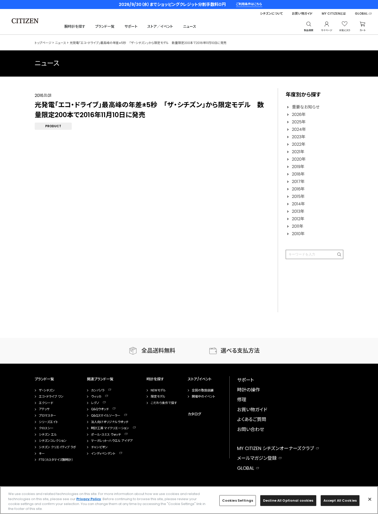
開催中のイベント (203, 396)
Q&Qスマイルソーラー (105, 416)
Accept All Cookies (340, 500)
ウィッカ (96, 396)
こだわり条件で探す (164, 403)
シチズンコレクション (53, 441)
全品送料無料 (158, 351)
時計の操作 (248, 390)
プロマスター (47, 416)
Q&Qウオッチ (100, 409)
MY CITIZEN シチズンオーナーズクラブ (275, 448)
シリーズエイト (48, 422)
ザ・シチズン (47, 390)
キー (42, 454)
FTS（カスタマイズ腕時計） (56, 460)
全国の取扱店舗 (202, 390)
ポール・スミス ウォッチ (106, 435)
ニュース (189, 26)
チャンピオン (99, 447)
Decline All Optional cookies (288, 500)
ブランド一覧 (104, 26)
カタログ (194, 414)
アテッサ (44, 409)
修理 (241, 399)
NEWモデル (158, 390)
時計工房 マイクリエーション (110, 428)
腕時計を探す (74, 26)
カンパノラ (97, 390)
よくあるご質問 (251, 419)
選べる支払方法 (240, 351)
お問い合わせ (250, 429)
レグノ (95, 403)
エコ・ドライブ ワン (51, 396)
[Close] (369, 499)
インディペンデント (103, 454)
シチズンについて (271, 13)
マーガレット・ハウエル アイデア (112, 441)
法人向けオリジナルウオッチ (109, 422)
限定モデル (158, 396)
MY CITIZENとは (334, 13)
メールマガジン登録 (257, 458)
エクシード (46, 403)
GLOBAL (361, 13)
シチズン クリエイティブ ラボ (57, 447)
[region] (189, 500)
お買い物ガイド (302, 13)
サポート (131, 26)
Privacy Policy (88, 498)
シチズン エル (48, 435)
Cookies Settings (237, 500)
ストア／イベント (160, 26)
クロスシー (46, 428)
